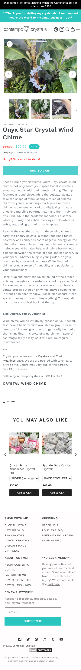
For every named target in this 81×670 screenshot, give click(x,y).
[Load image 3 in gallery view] (62, 109)
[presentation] (5, 454)
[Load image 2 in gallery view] (40, 109)
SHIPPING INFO (51, 540)
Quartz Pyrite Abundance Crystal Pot (22, 469)
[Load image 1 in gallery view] (19, 109)
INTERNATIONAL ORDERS (58, 535)
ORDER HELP (50, 525)
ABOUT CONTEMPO (17, 564)
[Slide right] (72, 74)
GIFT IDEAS (12, 550)
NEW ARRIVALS (14, 530)
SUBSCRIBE (33, 621)
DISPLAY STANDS (15, 545)
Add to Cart (24, 492)
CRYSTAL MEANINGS (18, 585)
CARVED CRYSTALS (17, 540)
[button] (67, 29)
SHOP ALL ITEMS (15, 525)
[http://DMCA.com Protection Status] (40, 651)
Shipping (7, 153)
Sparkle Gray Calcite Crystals (56, 467)
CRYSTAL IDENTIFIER (18, 579)
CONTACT (11, 569)
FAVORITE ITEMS (15, 574)
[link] (40, 4)
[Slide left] (8, 74)
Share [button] (11, 401)
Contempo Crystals (23, 645)
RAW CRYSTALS (14, 535)
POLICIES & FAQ (52, 530)
